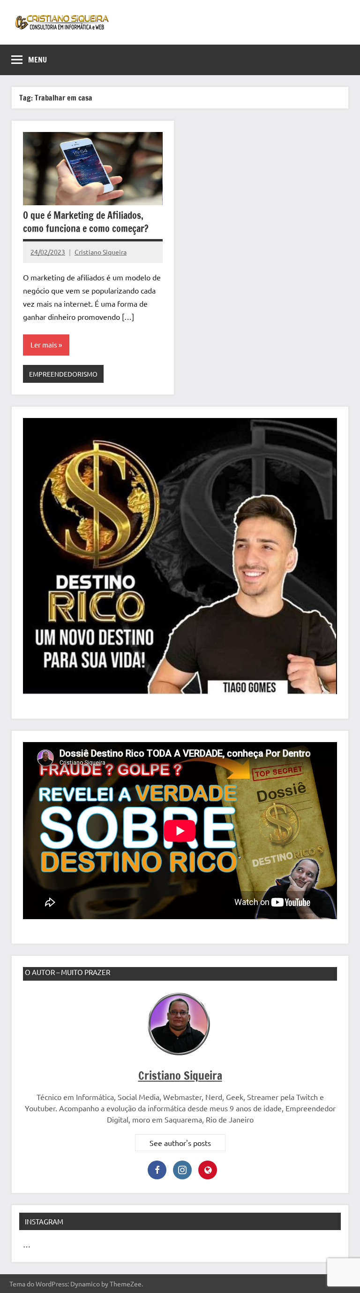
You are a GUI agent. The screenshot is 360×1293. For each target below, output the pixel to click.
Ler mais (43, 344)
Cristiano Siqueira (101, 252)
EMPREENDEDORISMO (63, 374)
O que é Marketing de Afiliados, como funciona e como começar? (86, 222)
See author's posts (180, 1142)
